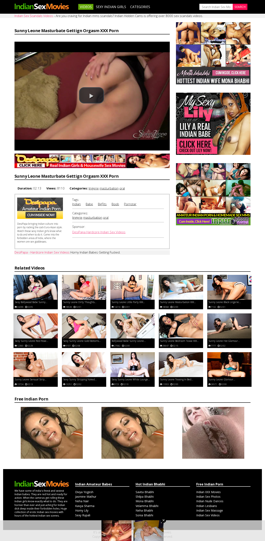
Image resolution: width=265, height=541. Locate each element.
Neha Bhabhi (144, 510)
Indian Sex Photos (208, 497)
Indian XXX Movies (208, 492)
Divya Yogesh (84, 492)
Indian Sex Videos (208, 515)
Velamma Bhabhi (147, 506)
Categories (140, 7)
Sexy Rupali (82, 515)
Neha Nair (82, 501)
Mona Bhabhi (145, 501)
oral (122, 188)
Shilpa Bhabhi (145, 497)
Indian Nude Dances (209, 501)
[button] (91, 95)
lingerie (94, 188)
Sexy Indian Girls (111, 7)
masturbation (109, 188)
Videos (86, 7)
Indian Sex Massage (209, 510)
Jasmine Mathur (85, 497)
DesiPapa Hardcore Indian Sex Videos (98, 232)
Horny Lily (81, 510)
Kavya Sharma (84, 506)
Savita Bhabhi (145, 492)
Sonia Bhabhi (144, 515)
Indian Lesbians (206, 506)
